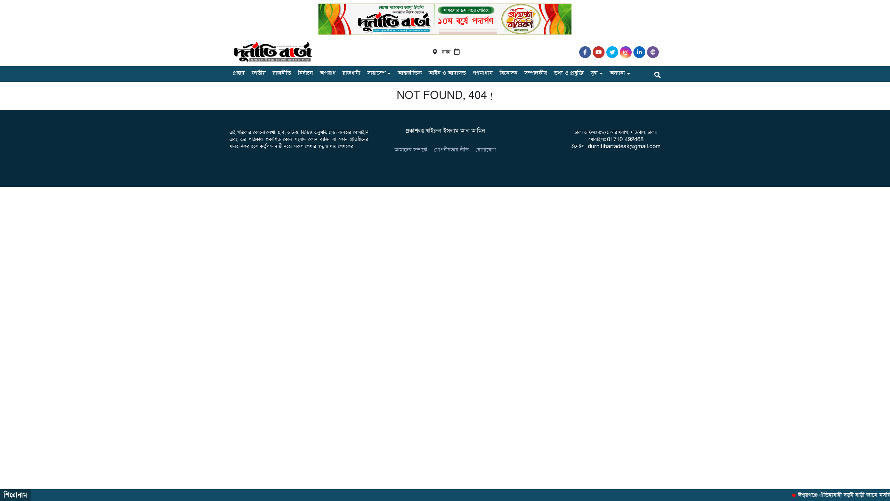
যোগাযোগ (486, 149)
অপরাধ (327, 73)
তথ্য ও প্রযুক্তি (569, 73)
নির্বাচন (305, 73)
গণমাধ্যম (483, 73)
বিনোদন (508, 73)
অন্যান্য (617, 73)
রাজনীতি (282, 73)
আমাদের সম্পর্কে (411, 149)
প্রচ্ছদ (239, 73)
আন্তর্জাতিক (410, 73)
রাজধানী (351, 73)
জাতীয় (259, 73)
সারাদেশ (376, 73)
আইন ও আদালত (447, 73)
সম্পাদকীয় (535, 73)
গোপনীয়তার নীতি (451, 149)
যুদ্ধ (594, 73)
